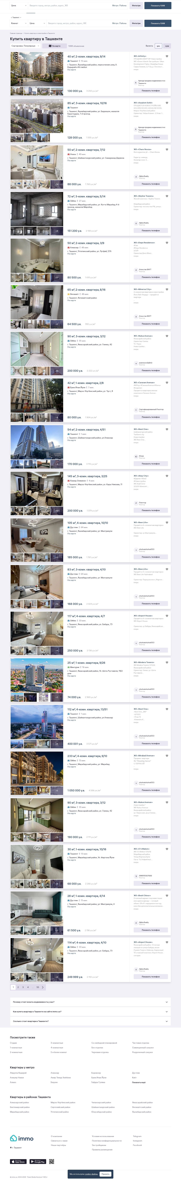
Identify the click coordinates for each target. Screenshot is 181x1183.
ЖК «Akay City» (141, 475)
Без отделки (97, 1047)
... (33, 987)
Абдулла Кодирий (18, 1073)
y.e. (158, 46)
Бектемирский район (20, 1107)
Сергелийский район (60, 1107)
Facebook (137, 1145)
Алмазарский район (19, 1102)
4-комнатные (57, 1047)
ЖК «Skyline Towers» (144, 196)
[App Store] (18, 1161)
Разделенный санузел (142, 1052)
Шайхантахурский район (103, 1107)
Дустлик (136, 1073)
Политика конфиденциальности (107, 1141)
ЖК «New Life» (141, 522)
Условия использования (103, 1136)
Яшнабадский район (141, 1112)
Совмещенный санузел (143, 1047)
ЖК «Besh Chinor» (142, 895)
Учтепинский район (60, 1112)
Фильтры (136, 23)
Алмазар (55, 1073)
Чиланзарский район (101, 1102)
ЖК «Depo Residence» (144, 242)
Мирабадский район (19, 1112)
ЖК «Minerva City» (142, 289)
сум (167, 46)
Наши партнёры (58, 1145)
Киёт (134, 1077)
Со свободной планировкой (104, 1043)
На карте (56, 46)
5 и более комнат (59, 1052)
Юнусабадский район (101, 1112)
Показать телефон (151, 90)
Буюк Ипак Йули (98, 1077)
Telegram (137, 1136)
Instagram (137, 1141)
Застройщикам (99, 1145)
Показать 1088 (158, 23)
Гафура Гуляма (98, 1082)
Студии (13, 1043)
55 (38, 987)
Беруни (54, 1082)
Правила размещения (102, 1149)
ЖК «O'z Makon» (141, 849)
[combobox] (79, 23)
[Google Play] (38, 1161)
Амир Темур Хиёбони (61, 1077)
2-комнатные (16, 1052)
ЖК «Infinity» (140, 56)
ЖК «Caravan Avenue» (144, 382)
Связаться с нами (59, 1141)
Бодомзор (96, 1073)
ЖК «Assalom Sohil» (143, 102)
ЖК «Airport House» (143, 615)
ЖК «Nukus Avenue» (143, 336)
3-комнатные (57, 1043)
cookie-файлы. (91, 1174)
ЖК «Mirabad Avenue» (144, 755)
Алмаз (13, 1082)
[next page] (42, 987)
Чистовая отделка (140, 1043)
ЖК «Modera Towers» (144, 662)
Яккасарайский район (142, 1102)
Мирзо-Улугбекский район (63, 1102)
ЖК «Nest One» (141, 429)
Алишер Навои (17, 1077)
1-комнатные (16, 1047)
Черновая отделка (100, 1052)
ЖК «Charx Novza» (142, 149)
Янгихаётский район (141, 1107)
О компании (56, 1136)
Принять (105, 1174)
